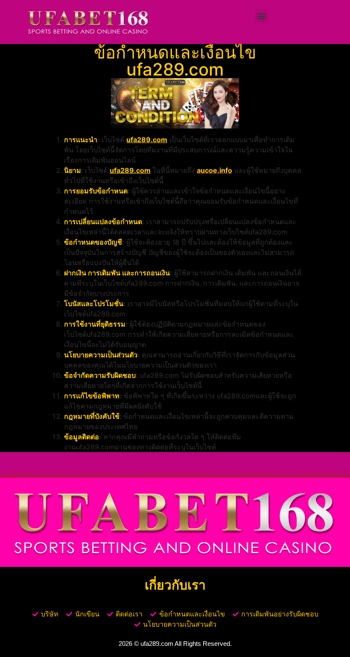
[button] (261, 16)
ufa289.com (146, 139)
